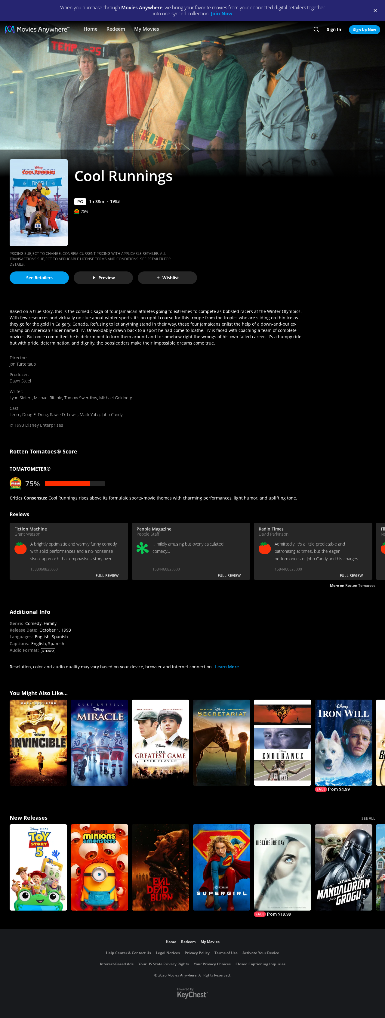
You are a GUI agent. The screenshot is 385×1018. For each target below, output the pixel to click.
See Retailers (39, 277)
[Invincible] (38, 743)
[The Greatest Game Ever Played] (160, 743)
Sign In (334, 29)
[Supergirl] (221, 867)
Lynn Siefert (21, 398)
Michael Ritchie (48, 398)
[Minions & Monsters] (99, 867)
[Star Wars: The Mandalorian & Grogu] (343, 867)
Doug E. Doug (35, 414)
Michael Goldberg (115, 398)
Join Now (222, 13)
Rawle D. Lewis (64, 414)
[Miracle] (99, 743)
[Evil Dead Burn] (160, 867)
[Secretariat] (221, 743)
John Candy (112, 414)
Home (90, 29)
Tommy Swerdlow (80, 398)
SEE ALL (368, 818)
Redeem (115, 29)
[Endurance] (282, 743)
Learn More (227, 667)
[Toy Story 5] (38, 867)
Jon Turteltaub (23, 364)
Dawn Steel (20, 381)
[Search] (316, 29)
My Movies (146, 29)
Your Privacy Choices (212, 964)
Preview (106, 277)
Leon (15, 414)
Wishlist (170, 277)
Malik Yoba (90, 414)
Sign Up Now (364, 29)
